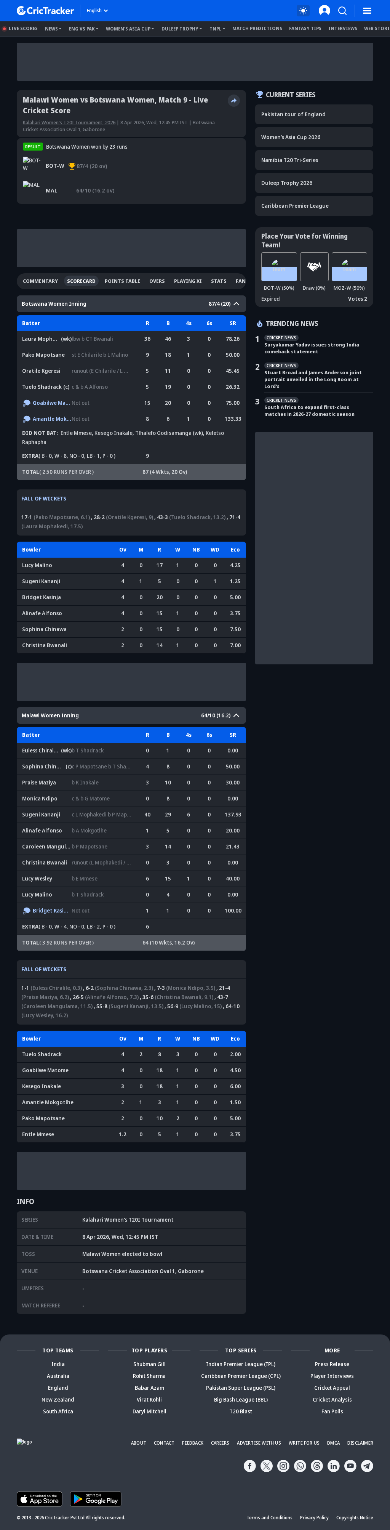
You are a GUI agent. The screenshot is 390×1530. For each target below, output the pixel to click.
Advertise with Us (259, 1443)
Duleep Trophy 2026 (286, 182)
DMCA (333, 1443)
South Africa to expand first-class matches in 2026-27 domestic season (309, 410)
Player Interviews (332, 1375)
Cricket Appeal (332, 1387)
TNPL (215, 29)
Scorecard (81, 280)
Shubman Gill (149, 1364)
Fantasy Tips (305, 28)
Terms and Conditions (269, 1517)
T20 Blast (240, 1411)
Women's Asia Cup (128, 29)
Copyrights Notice (354, 1517)
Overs (157, 280)
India (58, 1364)
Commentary (40, 280)
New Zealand (58, 1399)
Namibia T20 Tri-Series (289, 160)
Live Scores (23, 28)
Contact (164, 1443)
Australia (58, 1375)
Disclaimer (360, 1443)
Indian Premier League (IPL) (240, 1364)
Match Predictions (257, 28)
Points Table (122, 280)
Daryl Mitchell (149, 1411)
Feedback (192, 1443)
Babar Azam (149, 1387)
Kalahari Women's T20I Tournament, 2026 (69, 122)
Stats (219, 280)
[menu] (367, 11)
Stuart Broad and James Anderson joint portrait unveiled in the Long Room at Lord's (313, 379)
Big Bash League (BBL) (241, 1399)
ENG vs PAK (82, 29)
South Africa (58, 1411)
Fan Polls (332, 1411)
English (94, 10)
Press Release (332, 1364)
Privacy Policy (314, 1517)
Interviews (342, 28)
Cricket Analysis (332, 1399)
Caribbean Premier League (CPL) (241, 1375)
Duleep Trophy (179, 29)
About (138, 1443)
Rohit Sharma (149, 1375)
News (51, 29)
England (58, 1387)
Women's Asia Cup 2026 (290, 137)
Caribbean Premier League (295, 205)
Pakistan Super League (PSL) (240, 1387)
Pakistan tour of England (293, 114)
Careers (220, 1443)
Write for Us (304, 1443)
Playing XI (188, 280)
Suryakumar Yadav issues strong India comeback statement (311, 348)
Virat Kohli (149, 1399)
